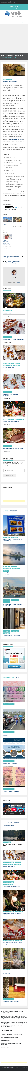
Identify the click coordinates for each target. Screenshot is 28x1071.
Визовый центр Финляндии (10, 763)
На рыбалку (9, 822)
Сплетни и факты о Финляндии (11, 1001)
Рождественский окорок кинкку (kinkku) (13, 448)
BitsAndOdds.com (5, 1022)
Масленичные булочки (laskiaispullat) (13, 339)
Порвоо (17, 363)
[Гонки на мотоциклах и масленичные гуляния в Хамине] (7, 236)
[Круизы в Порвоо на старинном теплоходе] (7, 219)
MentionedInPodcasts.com (18, 1018)
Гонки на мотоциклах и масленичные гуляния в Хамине (11, 257)
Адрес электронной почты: (10, 468)
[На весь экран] (22, 814)
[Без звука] (20, 814)
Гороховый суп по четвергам (10, 81)
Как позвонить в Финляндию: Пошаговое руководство (14, 8)
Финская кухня (7, 79)
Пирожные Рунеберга (8, 368)
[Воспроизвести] (5, 814)
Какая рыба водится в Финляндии (14, 844)
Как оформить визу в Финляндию (11, 706)
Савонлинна (16, 568)
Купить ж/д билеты (12, 658)
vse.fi (18, 283)
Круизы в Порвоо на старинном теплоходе (7, 224)
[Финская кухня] (17, 219)
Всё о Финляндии (5, 1040)
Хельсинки (16, 365)
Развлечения (7, 568)
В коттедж (16, 822)
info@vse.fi (13, 1)
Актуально (6, 511)
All (4, 822)
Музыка (14, 566)
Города (17, 677)
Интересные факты (8, 363)
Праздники (19, 940)
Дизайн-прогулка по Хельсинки (11, 635)
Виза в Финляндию (8, 677)
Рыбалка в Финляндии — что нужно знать (11, 1034)
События (6, 570)
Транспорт (13, 511)
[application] (14, 809)
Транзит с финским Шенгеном (11, 791)
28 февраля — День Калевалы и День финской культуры (13, 262)
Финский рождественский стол (11, 421)
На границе (15, 537)
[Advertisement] (14, 38)
